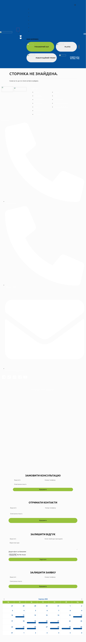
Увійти (22, 466)
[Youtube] (25, 377)
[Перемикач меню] (18, 29)
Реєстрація (16, 466)
